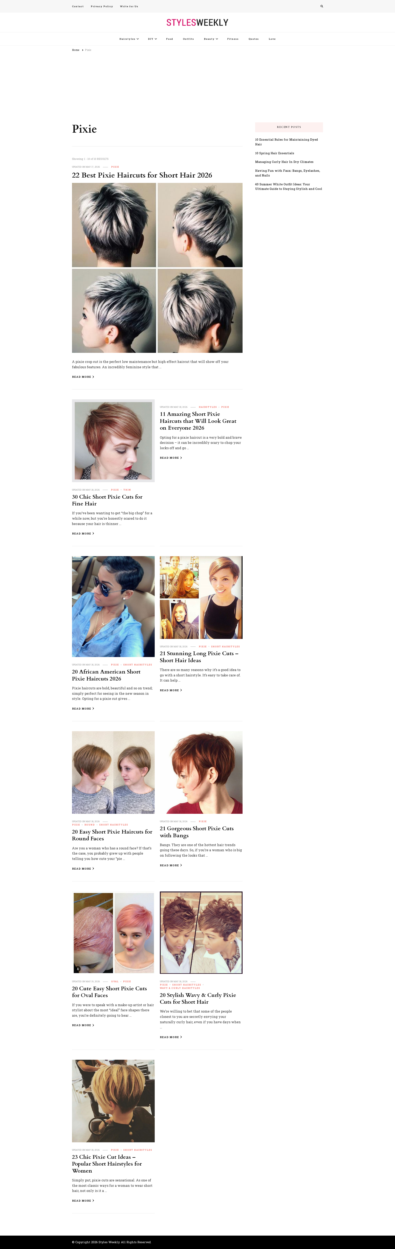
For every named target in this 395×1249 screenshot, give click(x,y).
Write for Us (129, 6)
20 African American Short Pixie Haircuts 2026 (106, 675)
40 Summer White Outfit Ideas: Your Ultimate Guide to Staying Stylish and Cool (288, 186)
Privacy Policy (102, 6)
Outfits (188, 38)
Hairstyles (127, 38)
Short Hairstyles (137, 664)
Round (89, 824)
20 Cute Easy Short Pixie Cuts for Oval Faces (109, 992)
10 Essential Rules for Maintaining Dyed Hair (286, 142)
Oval (115, 981)
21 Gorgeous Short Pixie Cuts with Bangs (197, 832)
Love (272, 38)
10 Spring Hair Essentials (274, 153)
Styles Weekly (109, 1242)
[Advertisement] (197, 85)
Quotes (254, 38)
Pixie (115, 166)
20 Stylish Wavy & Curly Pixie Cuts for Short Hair (198, 999)
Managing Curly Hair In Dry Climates (284, 162)
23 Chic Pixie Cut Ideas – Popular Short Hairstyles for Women (107, 1164)
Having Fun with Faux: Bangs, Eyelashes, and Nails (287, 173)
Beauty (209, 38)
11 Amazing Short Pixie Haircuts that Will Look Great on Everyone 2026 (198, 421)
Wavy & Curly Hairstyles (180, 988)
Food (169, 38)
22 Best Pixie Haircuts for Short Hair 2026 (142, 175)
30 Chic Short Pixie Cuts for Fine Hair (107, 500)
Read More (81, 376)
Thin (127, 489)
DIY (150, 38)
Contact (78, 6)
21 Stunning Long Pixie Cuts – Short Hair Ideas (199, 657)
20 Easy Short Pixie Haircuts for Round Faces (112, 835)
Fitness (233, 38)
